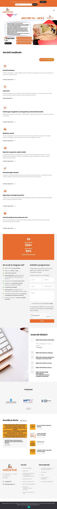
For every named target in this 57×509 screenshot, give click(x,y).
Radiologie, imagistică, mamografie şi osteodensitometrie (29, 475)
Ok (28, 506)
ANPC (42, 475)
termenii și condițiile (47, 303)
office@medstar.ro (10, 484)
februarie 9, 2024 (41, 437)
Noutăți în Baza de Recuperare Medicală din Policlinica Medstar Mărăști (14, 442)
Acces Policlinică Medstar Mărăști (44, 426)
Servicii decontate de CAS (28, 492)
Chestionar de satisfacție (45, 478)
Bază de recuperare (28, 481)
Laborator (25, 471)
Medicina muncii (27, 479)
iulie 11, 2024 (7, 445)
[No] (55, 505)
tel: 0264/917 (36, 2)
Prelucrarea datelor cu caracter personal (47, 468)
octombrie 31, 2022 (41, 453)
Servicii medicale (27, 468)
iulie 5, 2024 (39, 428)
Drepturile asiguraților (47, 481)
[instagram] (42, 4)
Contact (43, 1)
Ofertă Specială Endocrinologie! (41, 434)
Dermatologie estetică (29, 484)
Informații (43, 472)
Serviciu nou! (40, 442)
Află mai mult (23, 420)
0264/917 (39, 347)
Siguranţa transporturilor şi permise (27, 488)
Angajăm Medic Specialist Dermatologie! (44, 450)
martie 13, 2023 (40, 444)
